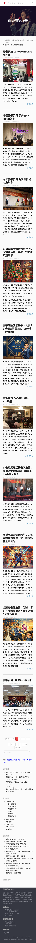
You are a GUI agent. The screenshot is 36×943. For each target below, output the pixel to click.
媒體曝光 (8, 829)
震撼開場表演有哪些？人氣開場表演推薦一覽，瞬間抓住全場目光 (18, 538)
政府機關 (17, 683)
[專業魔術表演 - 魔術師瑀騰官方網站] (13, 3)
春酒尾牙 (17, 185)
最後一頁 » (18, 747)
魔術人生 (8, 827)
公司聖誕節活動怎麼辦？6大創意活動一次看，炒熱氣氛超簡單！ (18, 252)
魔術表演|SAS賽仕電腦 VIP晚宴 (15, 856)
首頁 (7, 787)
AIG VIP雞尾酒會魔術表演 (11, 912)
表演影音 (23, 937)
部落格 (29, 937)
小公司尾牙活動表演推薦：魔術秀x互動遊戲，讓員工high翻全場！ (18, 471)
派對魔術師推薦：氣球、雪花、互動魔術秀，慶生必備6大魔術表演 (18, 611)
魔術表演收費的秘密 (9, 922)
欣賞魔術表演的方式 (9, 924)
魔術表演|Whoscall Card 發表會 (15, 839)
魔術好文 (17, 258)
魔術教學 (8, 819)
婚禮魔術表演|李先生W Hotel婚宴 (16, 841)
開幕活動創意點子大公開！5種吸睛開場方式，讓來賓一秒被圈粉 (18, 329)
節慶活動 (11, 816)
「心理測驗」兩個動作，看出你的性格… (17, 782)
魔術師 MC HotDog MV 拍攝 (12, 914)
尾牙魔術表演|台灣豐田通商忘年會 (16, 844)
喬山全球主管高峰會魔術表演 (12, 910)
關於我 (11, 937)
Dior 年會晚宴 (8, 915)
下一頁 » (24, 744)
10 (17, 744)
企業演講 (8, 822)
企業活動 (17, 58)
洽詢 (26, 937)
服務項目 (15, 937)
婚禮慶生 (17, 121)
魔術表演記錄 (11, 58)
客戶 (19, 937)
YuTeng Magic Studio (26, 939)
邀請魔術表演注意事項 (10, 926)
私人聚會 (11, 811)
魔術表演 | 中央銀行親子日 (17, 680)
